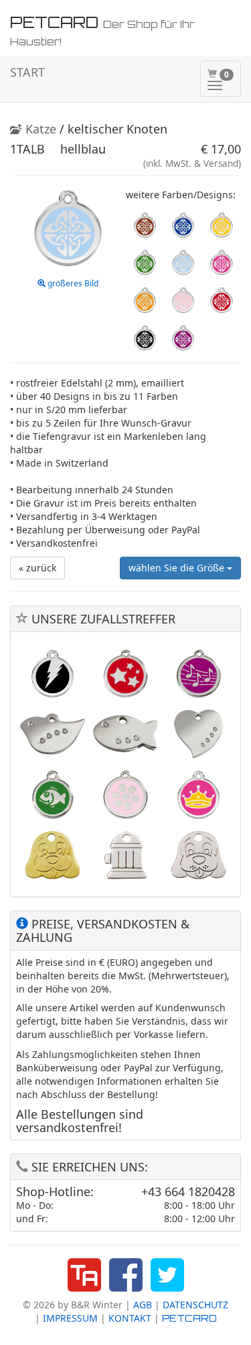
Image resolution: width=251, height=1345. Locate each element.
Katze (39, 129)
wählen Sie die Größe (178, 567)
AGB (142, 1304)
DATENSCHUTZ (195, 1304)
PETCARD (189, 1318)
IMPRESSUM (70, 1318)
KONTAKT (129, 1318)
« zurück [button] (37, 567)
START (27, 72)
